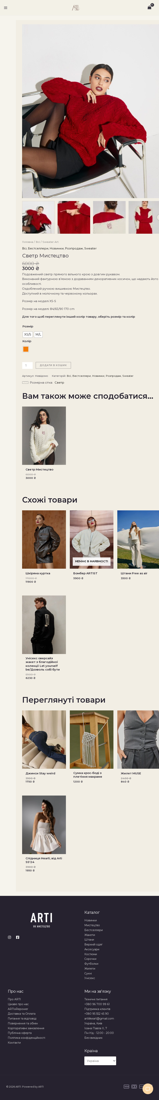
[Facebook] (17, 937)
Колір (26, 341)
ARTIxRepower (18, 1009)
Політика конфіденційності (26, 1038)
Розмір (27, 326)
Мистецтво (92, 925)
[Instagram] (9, 937)
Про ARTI (14, 999)
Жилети (89, 968)
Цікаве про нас (18, 1004)
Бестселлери (38, 248)
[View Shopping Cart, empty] (149, 7)
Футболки (91, 963)
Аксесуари (91, 949)
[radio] (28, 335)
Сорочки (90, 959)
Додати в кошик (53, 365)
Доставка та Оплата (21, 1013)
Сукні (88, 973)
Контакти (14, 1042)
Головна (27, 241)
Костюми (90, 954)
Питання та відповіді (22, 1018)
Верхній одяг (93, 944)
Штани (89, 939)
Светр (59, 382)
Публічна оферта (20, 1033)
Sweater (90, 248)
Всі (38, 241)
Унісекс (89, 978)
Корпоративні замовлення (26, 1028)
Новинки (57, 248)
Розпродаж (74, 248)
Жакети (89, 935)
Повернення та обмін (23, 1023)
